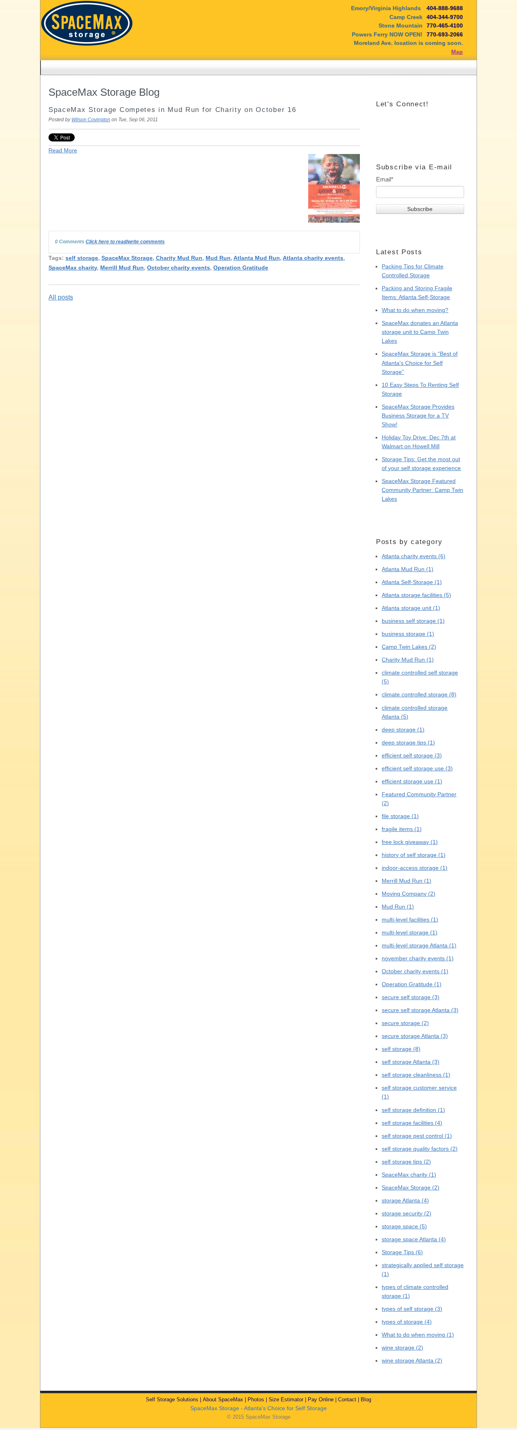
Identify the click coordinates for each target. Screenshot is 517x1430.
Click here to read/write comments (125, 242)
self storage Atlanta (410, 1062)
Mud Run (218, 258)
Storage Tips (402, 1252)
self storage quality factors (420, 1148)
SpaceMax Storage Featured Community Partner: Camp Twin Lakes (422, 490)
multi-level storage (409, 932)
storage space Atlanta (414, 1239)
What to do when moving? (415, 310)
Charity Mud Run (179, 258)
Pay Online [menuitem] (321, 1399)
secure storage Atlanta (415, 1036)
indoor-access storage (415, 868)
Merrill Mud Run (122, 267)
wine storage (402, 1347)
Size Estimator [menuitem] (286, 1399)
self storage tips (406, 1161)
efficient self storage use (417, 768)
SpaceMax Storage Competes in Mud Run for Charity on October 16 (172, 110)
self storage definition (413, 1110)
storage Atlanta (405, 1200)
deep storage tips (408, 742)
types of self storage (412, 1309)
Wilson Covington (90, 119)
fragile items (402, 829)
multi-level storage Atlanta (419, 945)
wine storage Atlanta (412, 1360)
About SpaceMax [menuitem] (223, 1399)
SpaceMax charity (72, 267)
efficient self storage (412, 755)
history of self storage (414, 855)
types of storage (407, 1321)
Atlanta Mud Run (256, 258)
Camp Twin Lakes (409, 646)
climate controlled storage (419, 694)
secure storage (405, 1023)
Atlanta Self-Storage (412, 582)
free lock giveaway (410, 842)
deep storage (403, 729)
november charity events (418, 958)
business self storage (413, 621)
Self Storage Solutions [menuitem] (172, 1399)
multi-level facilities (410, 919)
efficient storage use (412, 781)
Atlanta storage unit (411, 608)
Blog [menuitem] (366, 1399)
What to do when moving (418, 1334)
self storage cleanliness (416, 1074)
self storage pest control (417, 1136)
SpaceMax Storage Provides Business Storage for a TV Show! (418, 415)
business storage (408, 634)
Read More (62, 150)
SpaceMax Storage (127, 258)
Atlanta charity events (313, 258)
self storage (81, 258)
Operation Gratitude (240, 267)
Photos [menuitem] (256, 1399)
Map (457, 52)
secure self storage (410, 997)
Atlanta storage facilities (416, 595)
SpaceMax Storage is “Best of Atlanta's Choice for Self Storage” (420, 362)
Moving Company (408, 893)
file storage (400, 816)
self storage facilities (412, 1123)
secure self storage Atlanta (420, 1010)
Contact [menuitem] (347, 1399)
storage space (404, 1226)
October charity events (178, 267)
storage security (406, 1213)
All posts (60, 297)
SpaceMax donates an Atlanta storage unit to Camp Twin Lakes (420, 332)
